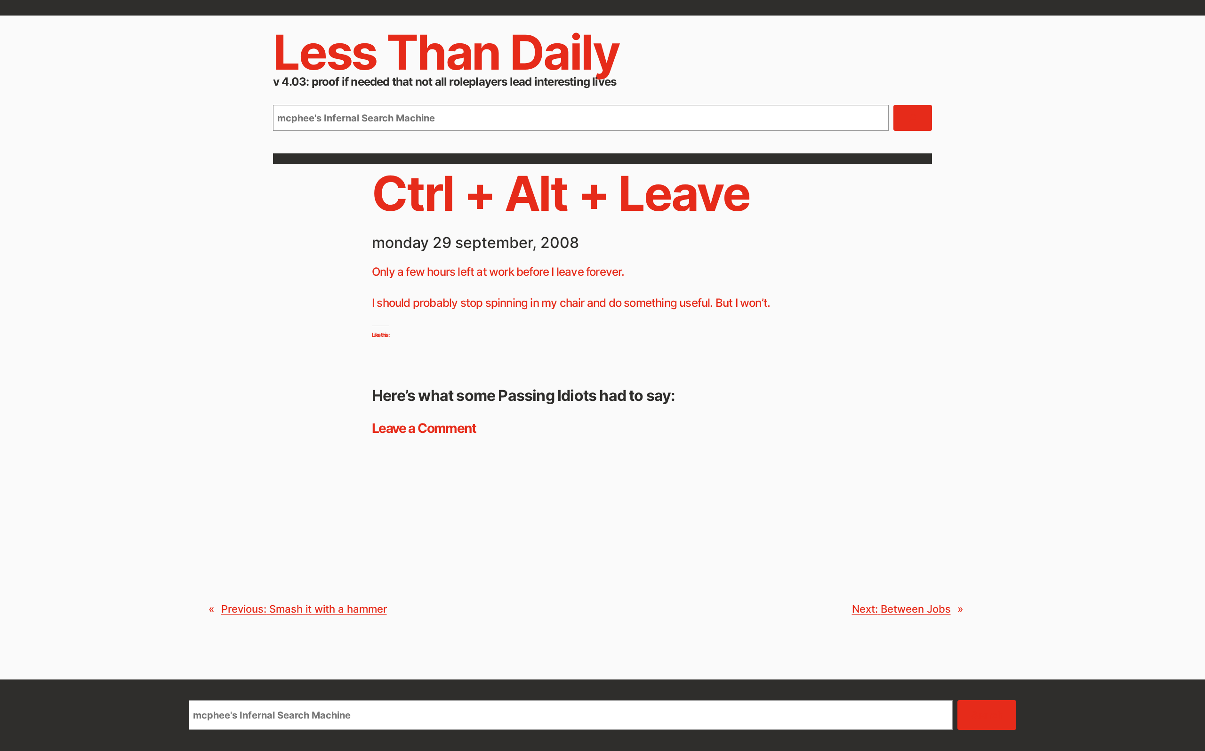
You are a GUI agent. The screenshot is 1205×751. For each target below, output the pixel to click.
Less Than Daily (446, 52)
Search (987, 715)
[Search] (912, 118)
